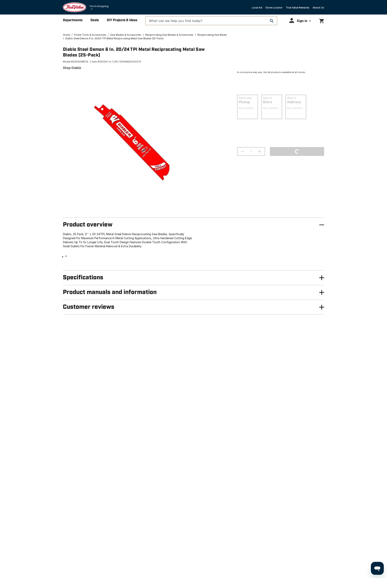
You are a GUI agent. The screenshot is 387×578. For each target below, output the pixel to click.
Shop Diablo (72, 68)
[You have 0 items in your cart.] (321, 20)
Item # (100, 61)
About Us (318, 7)
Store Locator (274, 7)
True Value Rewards (297, 7)
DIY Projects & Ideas (122, 20)
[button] (300, 20)
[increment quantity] (260, 151)
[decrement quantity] (242, 151)
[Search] (272, 21)
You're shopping (98, 6)
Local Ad (257, 7)
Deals (95, 20)
